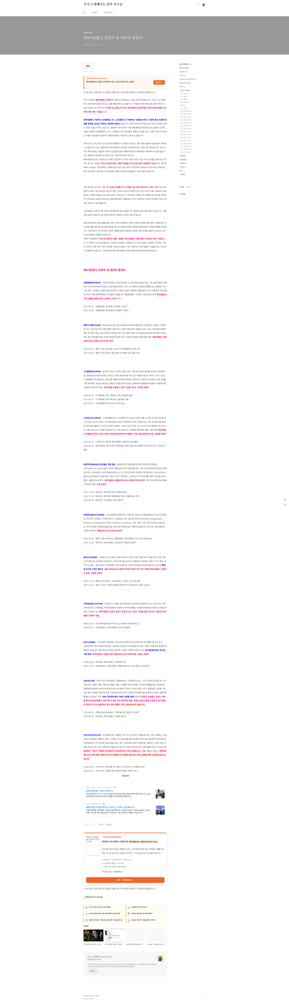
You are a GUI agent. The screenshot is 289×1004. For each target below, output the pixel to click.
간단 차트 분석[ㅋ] (186, 143)
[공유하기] (90, 824)
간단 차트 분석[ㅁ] (186, 126)
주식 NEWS (184, 108)
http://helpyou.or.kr (93, 804)
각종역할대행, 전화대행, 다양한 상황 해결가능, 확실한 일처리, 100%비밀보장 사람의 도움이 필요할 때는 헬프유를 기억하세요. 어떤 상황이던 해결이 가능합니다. (118, 811)
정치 (180, 171)
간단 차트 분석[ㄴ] (186, 117)
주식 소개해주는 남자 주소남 (103, 4)
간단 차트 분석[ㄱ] (186, 114)
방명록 (94, 12)
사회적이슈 (183, 163)
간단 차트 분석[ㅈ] (186, 137)
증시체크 (182, 72)
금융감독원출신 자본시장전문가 (99, 790)
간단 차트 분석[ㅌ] (186, 146)
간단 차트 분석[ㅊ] (186, 140)
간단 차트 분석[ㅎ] (186, 152)
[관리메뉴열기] (285, 499)
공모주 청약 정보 (185, 83)
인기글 (188, 187)
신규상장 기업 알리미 (186, 79)
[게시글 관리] (93, 824)
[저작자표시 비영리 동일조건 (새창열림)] (109, 825)
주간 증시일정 (185, 93)
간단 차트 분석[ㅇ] (186, 134)
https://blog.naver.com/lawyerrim (99, 787)
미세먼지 (182, 167)
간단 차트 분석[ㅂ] (186, 129)
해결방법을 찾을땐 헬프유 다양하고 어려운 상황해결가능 (110, 807)
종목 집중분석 (185, 102)
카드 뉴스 (182, 86)
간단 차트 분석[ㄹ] (186, 123)
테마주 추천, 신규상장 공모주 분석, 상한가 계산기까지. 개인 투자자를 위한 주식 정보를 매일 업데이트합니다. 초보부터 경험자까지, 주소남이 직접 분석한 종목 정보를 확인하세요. (122, 965)
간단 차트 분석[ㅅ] (186, 132)
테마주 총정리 (184, 68)
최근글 (181, 187)
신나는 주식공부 (184, 90)
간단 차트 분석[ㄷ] (186, 120)
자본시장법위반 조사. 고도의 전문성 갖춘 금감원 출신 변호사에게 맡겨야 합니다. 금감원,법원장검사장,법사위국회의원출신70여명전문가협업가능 (118, 794)
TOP (203, 996)
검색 (198, 4)
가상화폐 (182, 156)
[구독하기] (285, 504)
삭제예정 (182, 174)
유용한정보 (183, 159)
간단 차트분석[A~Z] (187, 111)
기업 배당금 (184, 99)
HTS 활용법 (184, 96)
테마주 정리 (108, 12)
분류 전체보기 (184, 64)
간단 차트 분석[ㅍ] (186, 149)
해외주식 (183, 105)
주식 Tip (182, 75)
